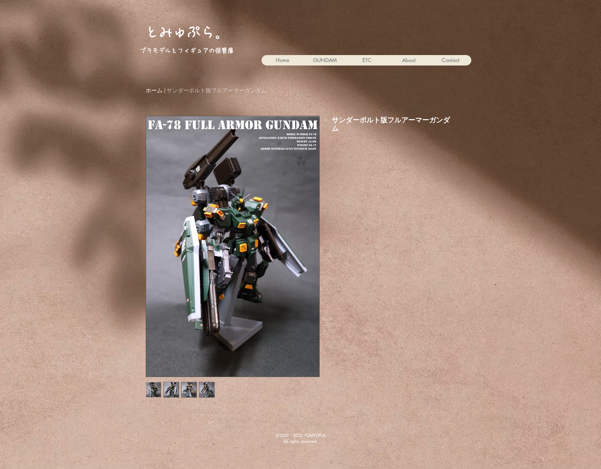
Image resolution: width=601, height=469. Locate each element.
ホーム (154, 90)
